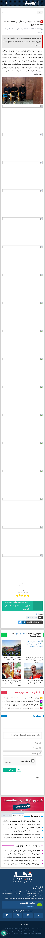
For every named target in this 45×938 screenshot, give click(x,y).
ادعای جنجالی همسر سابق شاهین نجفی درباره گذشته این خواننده (34, 660)
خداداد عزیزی (32, 617)
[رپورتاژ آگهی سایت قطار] (22, 804)
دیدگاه (7, 29)
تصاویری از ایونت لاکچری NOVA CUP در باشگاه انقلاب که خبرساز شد (12, 660)
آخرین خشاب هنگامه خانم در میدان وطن (27, 831)
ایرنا (37, 614)
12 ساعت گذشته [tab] (6, 815)
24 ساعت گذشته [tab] (18, 815)
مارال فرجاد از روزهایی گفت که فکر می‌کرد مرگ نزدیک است (20, 821)
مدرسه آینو (24, 924)
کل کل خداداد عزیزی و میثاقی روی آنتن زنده (22, 704)
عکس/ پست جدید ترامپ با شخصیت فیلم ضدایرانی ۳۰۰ (11, 683)
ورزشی (39, 12)
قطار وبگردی (20, 633)
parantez (38, 29)
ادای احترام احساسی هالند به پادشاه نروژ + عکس (34, 681)
